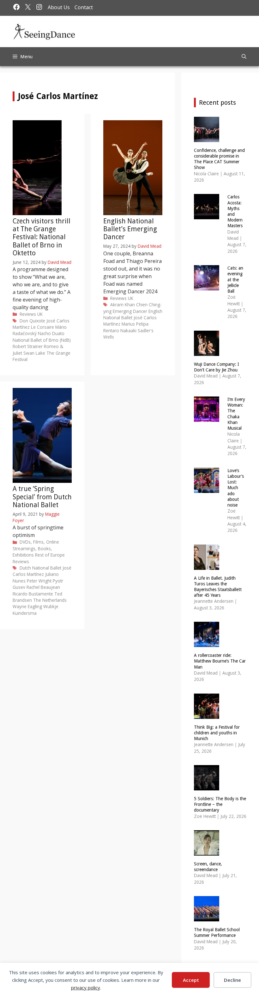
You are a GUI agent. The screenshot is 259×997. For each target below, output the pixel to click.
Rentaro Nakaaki (119, 330)
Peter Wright (39, 581)
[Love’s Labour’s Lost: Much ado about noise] (206, 488)
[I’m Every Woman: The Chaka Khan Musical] (206, 417)
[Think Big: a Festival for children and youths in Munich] (206, 714)
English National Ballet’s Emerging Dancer (130, 229)
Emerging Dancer (130, 311)
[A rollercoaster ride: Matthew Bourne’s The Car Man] (206, 643)
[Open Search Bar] (244, 56)
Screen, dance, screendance (208, 866)
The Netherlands (50, 600)
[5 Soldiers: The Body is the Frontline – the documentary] (206, 786)
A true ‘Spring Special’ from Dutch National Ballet (42, 496)
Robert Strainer (28, 346)
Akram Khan (122, 305)
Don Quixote (32, 321)
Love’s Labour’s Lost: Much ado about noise (235, 488)
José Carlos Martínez (42, 571)
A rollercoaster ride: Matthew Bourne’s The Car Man (220, 661)
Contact (84, 7)
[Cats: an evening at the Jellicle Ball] (206, 286)
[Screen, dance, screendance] (206, 851)
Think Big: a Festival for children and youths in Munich (217, 733)
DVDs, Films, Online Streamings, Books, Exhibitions (36, 548)
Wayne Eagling (27, 606)
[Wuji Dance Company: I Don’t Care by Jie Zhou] (206, 351)
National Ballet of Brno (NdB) (42, 340)
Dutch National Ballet (40, 568)
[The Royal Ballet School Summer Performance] (206, 917)
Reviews (28, 314)
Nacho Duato (51, 333)
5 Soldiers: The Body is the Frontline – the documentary (220, 804)
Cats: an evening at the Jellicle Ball (235, 279)
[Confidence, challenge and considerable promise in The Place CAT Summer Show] (206, 137)
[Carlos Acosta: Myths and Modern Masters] (206, 215)
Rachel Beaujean (43, 587)
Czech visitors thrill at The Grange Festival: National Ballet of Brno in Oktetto (41, 237)
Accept (191, 980)
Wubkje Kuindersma (35, 609)
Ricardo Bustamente (33, 594)
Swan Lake (34, 353)
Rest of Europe (50, 555)
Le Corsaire (42, 327)
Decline (232, 980)
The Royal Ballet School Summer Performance (217, 932)
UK (40, 314)
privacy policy (85, 987)
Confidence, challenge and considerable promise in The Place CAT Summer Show (219, 159)
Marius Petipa (135, 324)
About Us (59, 7)
